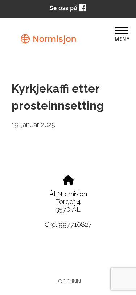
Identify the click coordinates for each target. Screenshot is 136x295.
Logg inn (68, 281)
